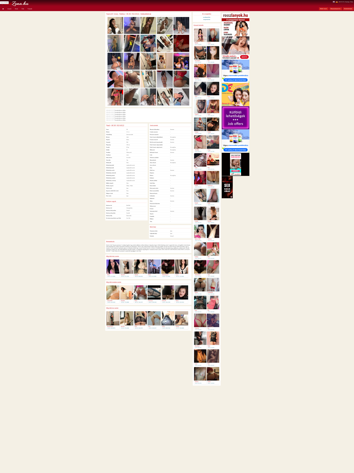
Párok (16, 9)
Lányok (9, 9)
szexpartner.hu (206, 19)
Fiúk (23, 9)
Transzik (30, 9)
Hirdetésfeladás (348, 8)
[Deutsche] (337, 1)
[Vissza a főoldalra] (3, 9)
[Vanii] (115, 33)
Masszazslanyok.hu (335, 8)
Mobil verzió (323, 8)
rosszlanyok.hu (206, 17)
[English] (334, 1)
